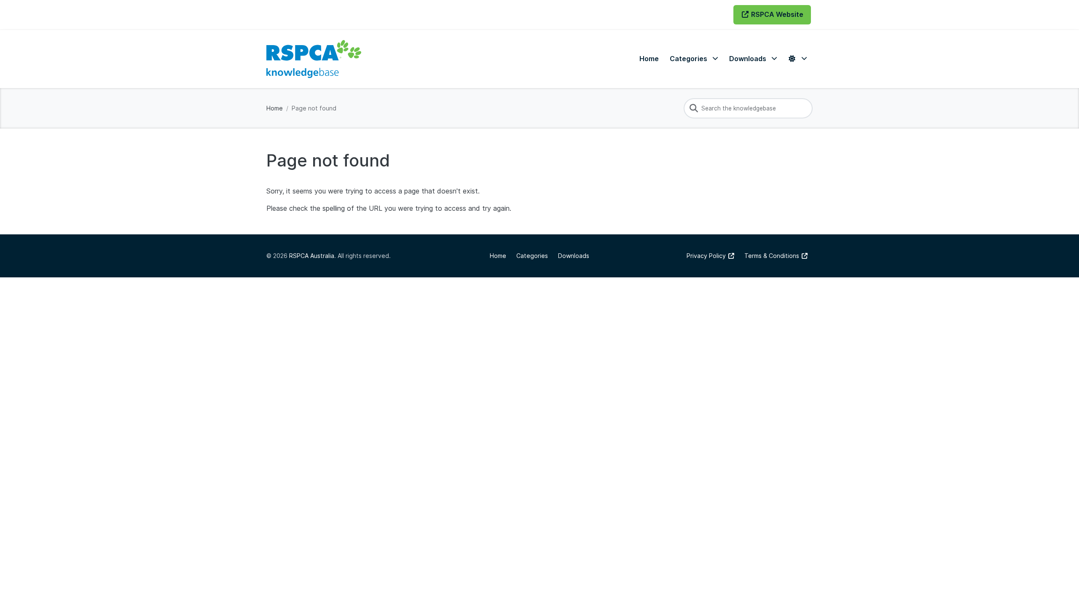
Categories (532, 255)
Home (274, 108)
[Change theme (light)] (797, 59)
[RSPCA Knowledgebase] (313, 59)
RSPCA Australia (311, 255)
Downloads (573, 255)
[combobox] (748, 108)
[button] (694, 59)
